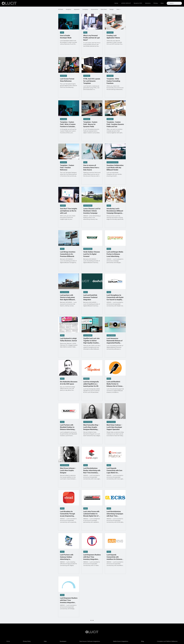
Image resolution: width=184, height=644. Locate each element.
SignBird (86, 378)
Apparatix (76, 9)
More (118, 9)
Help (62, 32)
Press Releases (87, 205)
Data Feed (104, 9)
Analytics (68, 9)
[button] (138, 3)
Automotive (94, 9)
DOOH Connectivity (112, 162)
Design (112, 9)
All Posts (60, 9)
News (108, 205)
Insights (63, 205)
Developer (110, 32)
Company (85, 9)
